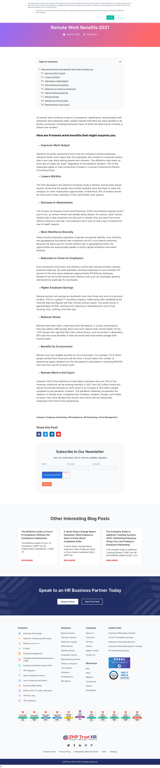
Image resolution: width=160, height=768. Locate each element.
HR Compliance (75, 417)
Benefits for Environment (56, 101)
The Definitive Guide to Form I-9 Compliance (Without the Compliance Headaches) (37, 534)
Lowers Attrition (52, 77)
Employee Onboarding (56, 417)
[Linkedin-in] (80, 745)
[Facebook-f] (74, 745)
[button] (120, 62)
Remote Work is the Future (57, 105)
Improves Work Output (54, 73)
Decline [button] (119, 17)
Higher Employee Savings (56, 93)
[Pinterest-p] (91, 745)
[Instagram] (86, 745)
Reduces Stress (52, 97)
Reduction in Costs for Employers (60, 89)
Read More (27, 560)
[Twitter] (68, 745)
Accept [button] (110, 17)
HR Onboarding (90, 417)
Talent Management (108, 417)
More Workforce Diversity (57, 85)
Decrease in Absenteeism (56, 81)
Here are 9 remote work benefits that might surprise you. (67, 69)
